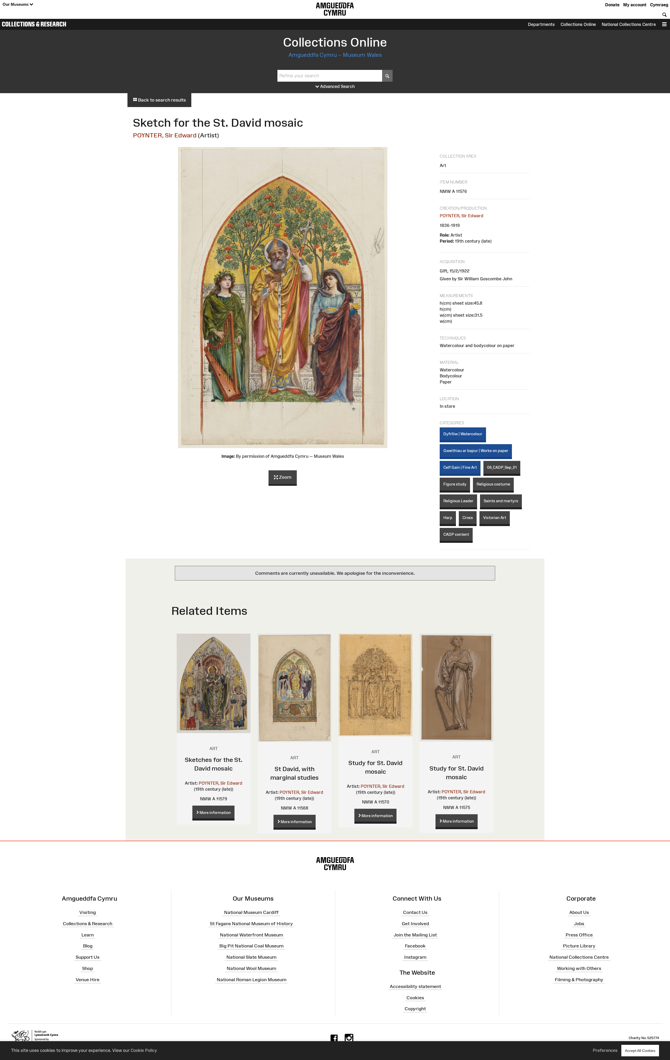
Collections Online (578, 24)
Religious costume (493, 484)
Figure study (454, 484)
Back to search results (161, 100)
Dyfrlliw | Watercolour (462, 434)
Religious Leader (458, 501)
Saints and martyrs (501, 501)
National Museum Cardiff (251, 912)
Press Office (579, 934)
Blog (87, 946)
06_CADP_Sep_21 (502, 467)
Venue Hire (87, 979)
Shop (87, 968)
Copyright (415, 1008)
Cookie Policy (144, 1050)
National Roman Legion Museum (251, 979)
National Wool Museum (251, 968)
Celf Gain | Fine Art (460, 467)
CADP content (456, 534)
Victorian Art (494, 517)
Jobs (579, 923)
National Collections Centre (629, 24)
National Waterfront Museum (251, 934)
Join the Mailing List (415, 934)
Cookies (415, 997)
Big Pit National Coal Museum (251, 946)
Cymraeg (659, 4)
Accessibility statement (415, 986)
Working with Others (579, 968)
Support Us (87, 957)
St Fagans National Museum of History (251, 923)
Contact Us (415, 912)
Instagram (415, 957)
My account (634, 4)
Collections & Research (34, 24)
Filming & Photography (579, 979)
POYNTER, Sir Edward (165, 135)
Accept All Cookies (640, 1050)
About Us (579, 912)
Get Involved (415, 923)
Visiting (87, 912)
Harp (447, 517)
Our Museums (16, 4)
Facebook (415, 946)
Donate (612, 4)
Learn (87, 934)
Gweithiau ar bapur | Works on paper (475, 450)
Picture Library (579, 946)
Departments (541, 24)
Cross (467, 517)
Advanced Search (337, 86)
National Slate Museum (251, 957)
